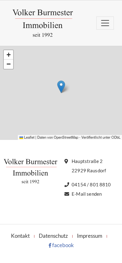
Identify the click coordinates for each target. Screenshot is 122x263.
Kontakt (20, 235)
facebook (62, 245)
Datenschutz (53, 235)
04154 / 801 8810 (91, 184)
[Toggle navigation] (105, 23)
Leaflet (28, 137)
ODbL (115, 137)
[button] (61, 86)
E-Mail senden (87, 194)
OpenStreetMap (66, 137)
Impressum (89, 235)
